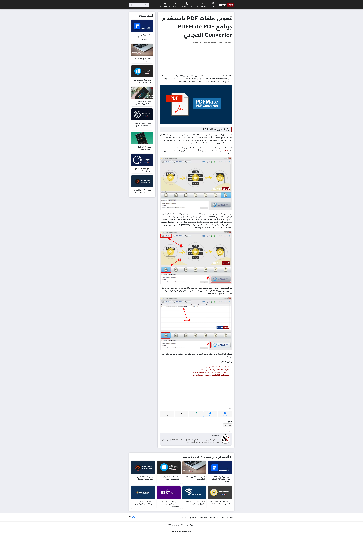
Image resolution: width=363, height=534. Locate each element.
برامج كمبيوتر (206, 42)
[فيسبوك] (133, 517)
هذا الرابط (225, 151)
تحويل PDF (227, 425)
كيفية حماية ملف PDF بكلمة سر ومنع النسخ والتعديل (210, 372)
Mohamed (215, 436)
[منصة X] (129, 517)
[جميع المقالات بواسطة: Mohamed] (225, 439)
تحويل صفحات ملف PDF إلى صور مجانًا (215, 367)
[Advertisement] (196, 59)
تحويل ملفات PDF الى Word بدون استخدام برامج (212, 370)
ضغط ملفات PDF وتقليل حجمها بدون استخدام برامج (211, 375)
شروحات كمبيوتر (196, 42)
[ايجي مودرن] (226, 5)
